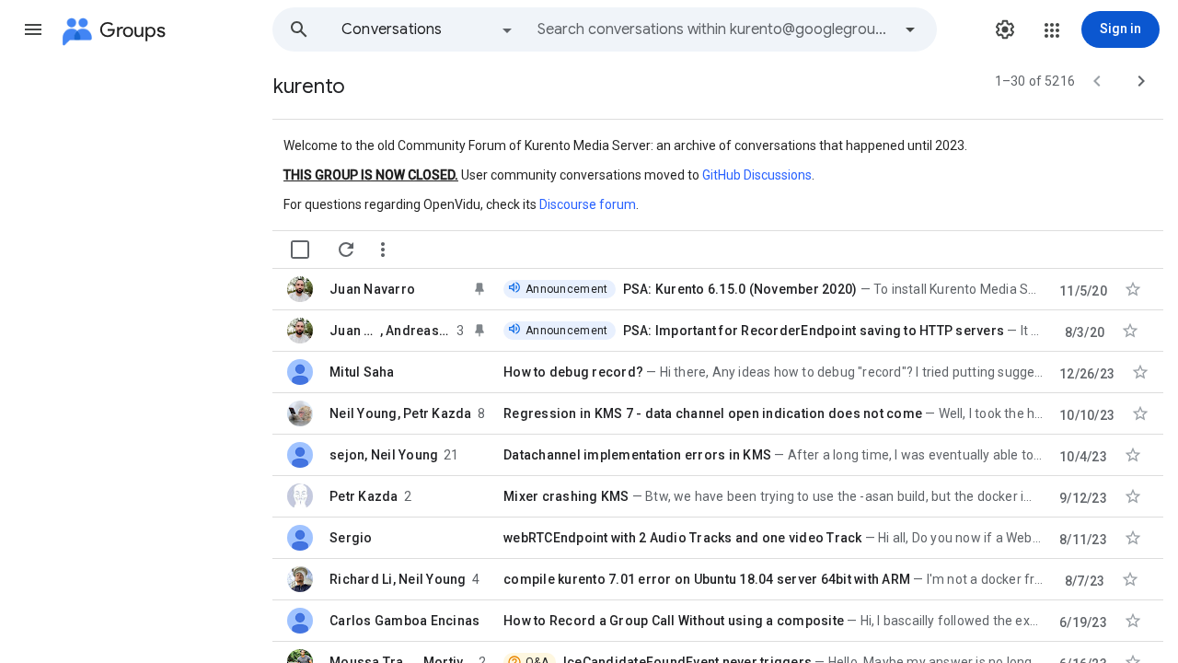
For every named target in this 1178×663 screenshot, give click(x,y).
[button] (33, 29)
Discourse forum (587, 204)
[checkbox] (300, 249)
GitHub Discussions (757, 175)
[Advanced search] (910, 29)
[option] (428, 29)
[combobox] (714, 29)
